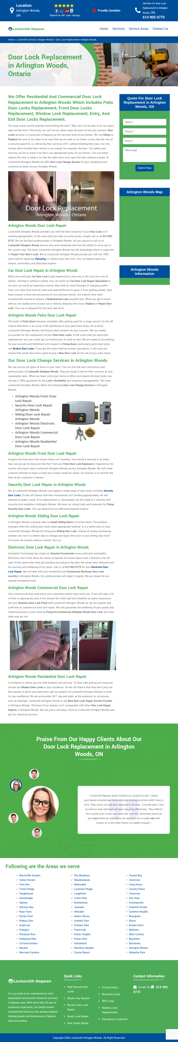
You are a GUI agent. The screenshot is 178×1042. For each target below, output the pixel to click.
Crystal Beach (82, 952)
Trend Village (26, 889)
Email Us (144, 987)
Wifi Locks (108, 1001)
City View (134, 898)
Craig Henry (135, 884)
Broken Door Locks (23, 349)
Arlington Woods (138, 948)
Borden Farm (136, 925)
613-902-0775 (154, 17)
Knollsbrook (80, 903)
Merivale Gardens (29, 952)
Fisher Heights (82, 934)
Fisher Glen (80, 939)
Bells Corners (136, 934)
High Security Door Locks (77, 989)
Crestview (134, 880)
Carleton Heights (138, 912)
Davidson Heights (84, 948)
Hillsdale (79, 912)
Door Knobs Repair (77, 1023)
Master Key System (78, 998)
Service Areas (138, 28)
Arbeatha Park (137, 952)
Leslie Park (80, 898)
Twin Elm (24, 884)
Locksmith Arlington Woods (86, 1038)
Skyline (23, 903)
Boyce (132, 921)
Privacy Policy (110, 987)
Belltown (134, 930)
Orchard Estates (28, 943)
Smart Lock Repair (77, 1016)
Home (104, 28)
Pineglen (24, 930)
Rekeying (40, 259)
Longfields (80, 893)
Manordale (80, 884)
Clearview (134, 893)
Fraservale (80, 930)
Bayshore (134, 939)
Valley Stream (27, 880)
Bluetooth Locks (111, 994)
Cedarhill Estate (138, 907)
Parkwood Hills (27, 939)
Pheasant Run (27, 934)
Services (118, 28)
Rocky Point (26, 916)
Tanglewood (26, 893)
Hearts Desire (82, 916)
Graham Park (81, 925)
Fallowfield (80, 943)
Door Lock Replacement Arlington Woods (76, 39)
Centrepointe (136, 903)
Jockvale (79, 907)
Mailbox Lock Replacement (109, 1010)
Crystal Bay (135, 875)
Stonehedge (26, 898)
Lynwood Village (83, 889)
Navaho (23, 948)
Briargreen (135, 916)
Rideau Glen (26, 921)
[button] (37, 833)
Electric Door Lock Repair (77, 1007)
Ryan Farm (25, 912)
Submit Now (145, 168)
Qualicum (24, 925)
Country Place (137, 889)
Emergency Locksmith (114, 1019)
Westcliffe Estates (30, 875)
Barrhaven (134, 943)
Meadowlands (82, 880)
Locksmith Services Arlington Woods (35, 39)
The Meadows (82, 875)
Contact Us (160, 28)
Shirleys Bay (26, 907)
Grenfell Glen (81, 921)
